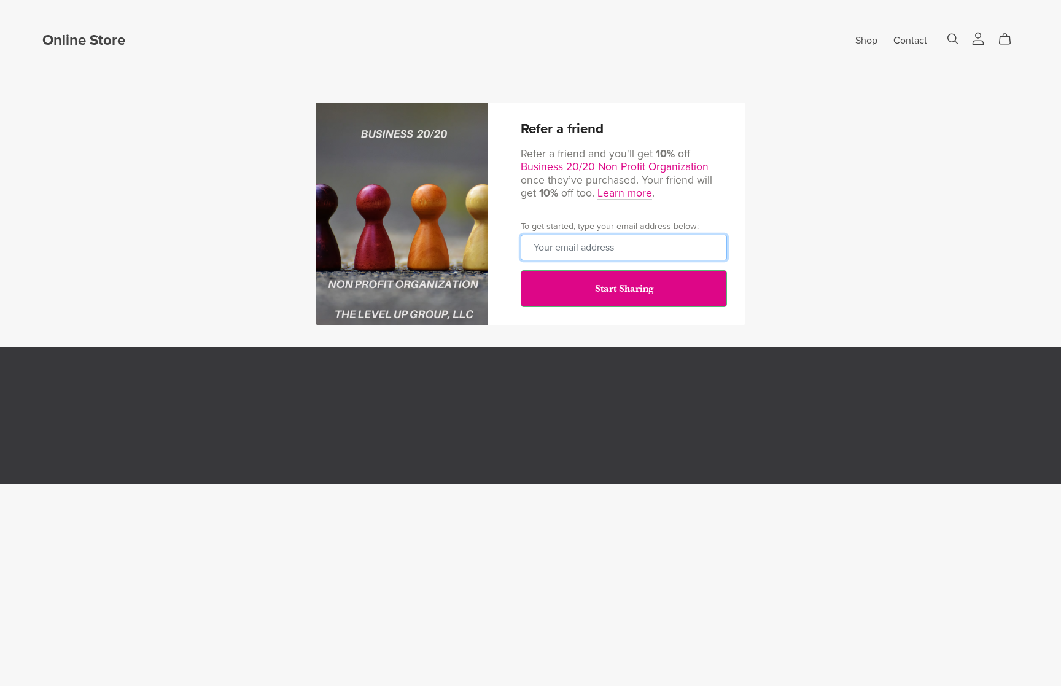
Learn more (624, 193)
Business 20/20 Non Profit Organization (615, 166)
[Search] (952, 39)
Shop (866, 40)
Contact (910, 40)
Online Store (83, 40)
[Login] (978, 38)
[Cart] (1009, 39)
